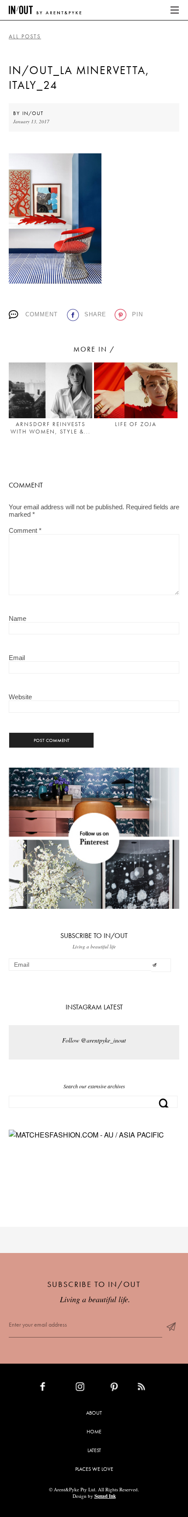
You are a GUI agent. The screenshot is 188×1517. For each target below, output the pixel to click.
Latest (94, 1450)
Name (17, 618)
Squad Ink (105, 1496)
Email (17, 657)
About (94, 1412)
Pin (137, 314)
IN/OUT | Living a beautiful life (45, 10)
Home (94, 1431)
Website (20, 697)
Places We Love (94, 1469)
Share (95, 314)
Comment (41, 314)
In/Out (32, 113)
